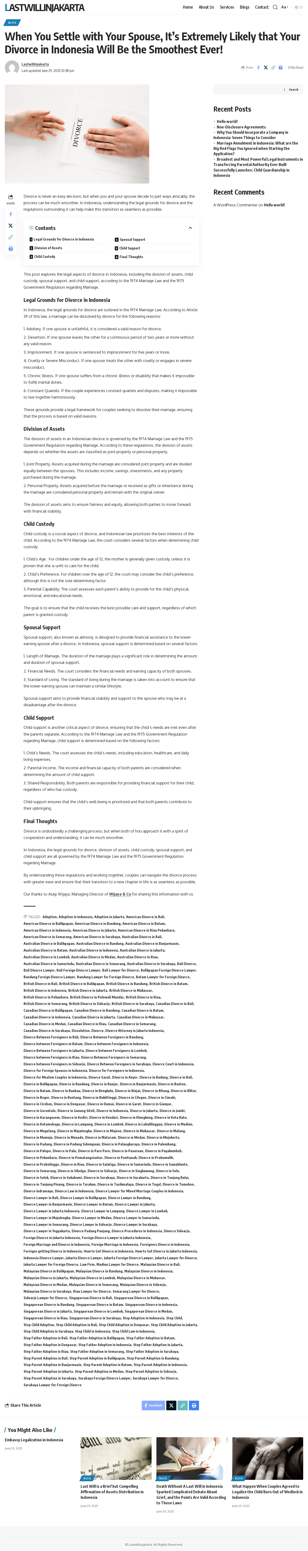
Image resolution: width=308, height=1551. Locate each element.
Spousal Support (132, 239)
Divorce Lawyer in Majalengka (47, 1218)
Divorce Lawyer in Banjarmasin (48, 1204)
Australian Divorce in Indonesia (93, 950)
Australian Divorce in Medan (93, 957)
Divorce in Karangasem (42, 1117)
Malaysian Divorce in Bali (160, 1264)
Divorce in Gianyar (157, 1104)
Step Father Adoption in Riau (46, 1351)
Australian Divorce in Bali (141, 937)
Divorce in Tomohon (178, 1184)
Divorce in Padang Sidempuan (77, 1144)
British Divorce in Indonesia (45, 990)
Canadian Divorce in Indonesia (47, 1017)
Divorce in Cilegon (132, 1097)
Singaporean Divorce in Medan (148, 1311)
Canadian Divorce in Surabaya (47, 1031)
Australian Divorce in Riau (137, 957)
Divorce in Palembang (158, 1144)
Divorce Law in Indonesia (74, 1191)
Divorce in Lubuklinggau (143, 1124)
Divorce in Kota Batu (170, 1117)
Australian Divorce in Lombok (46, 957)
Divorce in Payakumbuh (163, 1151)
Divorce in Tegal (148, 1184)
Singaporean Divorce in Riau (45, 1318)
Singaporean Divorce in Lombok (98, 1311)
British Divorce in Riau (143, 997)
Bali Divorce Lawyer (39, 970)
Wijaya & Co (120, 894)
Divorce (97, 1031)
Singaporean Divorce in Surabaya (95, 1318)
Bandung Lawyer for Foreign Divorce (105, 977)
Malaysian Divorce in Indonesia (148, 1271)
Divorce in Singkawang (136, 1171)
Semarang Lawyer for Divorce (136, 1291)
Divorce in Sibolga (72, 1171)
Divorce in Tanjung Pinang (44, 1184)
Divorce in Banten (172, 1084)
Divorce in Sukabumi (66, 1178)
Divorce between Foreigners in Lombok (116, 1051)
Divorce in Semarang (40, 1171)
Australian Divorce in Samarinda (49, 964)
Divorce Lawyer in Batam (93, 1204)
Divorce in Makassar (139, 1131)
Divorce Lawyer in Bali (41, 1198)
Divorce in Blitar (183, 1091)
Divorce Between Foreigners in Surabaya (119, 1064)
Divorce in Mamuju (38, 1137)
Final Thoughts (131, 257)
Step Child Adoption (39, 1325)
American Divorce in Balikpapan (48, 924)
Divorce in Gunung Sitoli (76, 1111)
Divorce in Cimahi (161, 1097)
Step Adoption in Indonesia (143, 1318)
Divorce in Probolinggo (41, 1164)
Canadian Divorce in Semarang (131, 1024)
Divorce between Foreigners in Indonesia (116, 1044)
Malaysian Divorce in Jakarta (46, 1278)
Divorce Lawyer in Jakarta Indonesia (51, 1211)
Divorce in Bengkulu (97, 1091)
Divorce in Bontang (66, 1097)
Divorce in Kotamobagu (42, 1124)
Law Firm (87, 1264)
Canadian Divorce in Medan (45, 1024)
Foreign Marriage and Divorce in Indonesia (57, 1244)
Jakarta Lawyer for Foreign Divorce (51, 1264)
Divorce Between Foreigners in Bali (51, 1037)
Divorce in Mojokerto (163, 1137)
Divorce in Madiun (178, 1124)
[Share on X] (265, 67)
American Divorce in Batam (143, 924)
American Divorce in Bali (145, 917)
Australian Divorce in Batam (45, 950)
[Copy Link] (273, 67)
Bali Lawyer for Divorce (120, 970)
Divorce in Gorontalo (40, 1111)
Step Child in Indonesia (92, 1331)
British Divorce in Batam (168, 984)
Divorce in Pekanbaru (40, 1158)
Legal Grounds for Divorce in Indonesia (64, 239)
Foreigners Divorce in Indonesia (164, 1244)
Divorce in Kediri (74, 1117)
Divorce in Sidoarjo (102, 1171)
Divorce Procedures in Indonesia (137, 1231)
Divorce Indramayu (38, 1191)
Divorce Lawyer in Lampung (102, 1211)
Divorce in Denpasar (69, 1104)
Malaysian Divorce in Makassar (141, 1278)
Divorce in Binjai (127, 1091)
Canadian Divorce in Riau (87, 1024)
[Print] (280, 67)
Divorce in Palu (64, 1151)
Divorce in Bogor (36, 1097)
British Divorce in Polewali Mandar (97, 997)
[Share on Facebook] (258, 67)
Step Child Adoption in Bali (76, 1325)
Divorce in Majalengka (74, 1131)
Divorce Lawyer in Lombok (146, 1211)
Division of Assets (48, 248)
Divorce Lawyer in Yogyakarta (47, 1231)
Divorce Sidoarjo (177, 1231)
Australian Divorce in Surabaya (151, 964)
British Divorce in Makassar (130, 990)
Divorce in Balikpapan (40, 1084)
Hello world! (227, 121)
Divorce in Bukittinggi (99, 1097)
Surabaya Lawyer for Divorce (155, 1378)
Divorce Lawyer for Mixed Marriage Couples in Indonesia (139, 1191)
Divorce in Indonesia (112, 1111)
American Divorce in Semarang (47, 937)
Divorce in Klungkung (136, 1117)
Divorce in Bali (181, 1077)
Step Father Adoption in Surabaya (152, 1351)
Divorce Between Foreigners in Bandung (111, 1037)
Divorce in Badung (154, 1077)
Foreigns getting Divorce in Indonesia (53, 1251)
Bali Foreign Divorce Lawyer (78, 970)
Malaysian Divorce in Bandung (99, 1271)
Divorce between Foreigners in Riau (51, 1057)
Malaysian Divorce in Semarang (93, 1285)
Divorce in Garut (128, 1104)
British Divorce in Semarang (45, 1004)
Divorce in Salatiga (101, 1164)
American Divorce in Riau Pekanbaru (146, 930)
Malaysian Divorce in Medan (45, 1285)
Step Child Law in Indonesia (133, 1331)
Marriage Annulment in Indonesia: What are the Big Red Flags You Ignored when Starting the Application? (255, 148)
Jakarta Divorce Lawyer (84, 1258)
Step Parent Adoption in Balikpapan (97, 1358)
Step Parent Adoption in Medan (99, 1371)
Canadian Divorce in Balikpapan (48, 1010)
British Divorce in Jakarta (87, 990)
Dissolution (81, 1031)
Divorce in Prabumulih (156, 1158)
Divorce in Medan (131, 1137)
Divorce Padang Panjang (91, 1231)
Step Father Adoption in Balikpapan (96, 1338)
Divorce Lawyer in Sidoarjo (91, 1224)
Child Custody (44, 256)
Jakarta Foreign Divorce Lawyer (128, 1258)
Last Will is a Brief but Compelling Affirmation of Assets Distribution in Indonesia (112, 1492)
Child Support (129, 248)
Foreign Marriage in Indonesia (114, 1244)
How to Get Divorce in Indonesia (108, 1251)
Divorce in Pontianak (120, 1158)
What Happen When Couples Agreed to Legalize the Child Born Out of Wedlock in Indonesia (267, 1492)
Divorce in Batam (37, 1091)
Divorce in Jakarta (144, 1111)
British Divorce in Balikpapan (81, 984)
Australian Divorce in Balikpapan (49, 943)
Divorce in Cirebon (38, 1104)
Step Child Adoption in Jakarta (174, 1325)
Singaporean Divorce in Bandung (49, 1305)
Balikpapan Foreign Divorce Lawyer (168, 970)
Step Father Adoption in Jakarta (157, 1345)
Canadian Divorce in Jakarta (93, 1017)
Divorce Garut (99, 1077)
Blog (12, 22)
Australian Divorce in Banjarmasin (152, 943)
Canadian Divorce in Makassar (140, 1017)
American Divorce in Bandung (98, 924)
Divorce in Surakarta (133, 1178)
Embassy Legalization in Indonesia (34, 1439)
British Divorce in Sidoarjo (89, 1004)
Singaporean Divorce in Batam (99, 1305)
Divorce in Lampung (77, 1124)
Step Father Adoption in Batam (150, 1338)
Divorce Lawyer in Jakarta (135, 1204)
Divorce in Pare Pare (94, 1151)
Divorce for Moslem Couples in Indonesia (55, 1077)
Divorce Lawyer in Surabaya (135, 1224)
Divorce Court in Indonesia (173, 1064)
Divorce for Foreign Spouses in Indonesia (55, 1070)
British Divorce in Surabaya (133, 1004)
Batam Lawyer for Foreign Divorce (163, 977)
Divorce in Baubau (66, 1091)
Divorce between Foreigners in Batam (53, 1044)
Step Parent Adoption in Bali (46, 1358)
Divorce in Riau (72, 1164)
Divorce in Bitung (155, 1091)
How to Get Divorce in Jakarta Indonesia (166, 1251)
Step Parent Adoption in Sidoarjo (150, 1371)
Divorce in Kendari (103, 1117)
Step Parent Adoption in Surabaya (50, 1378)
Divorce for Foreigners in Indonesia (116, 1070)
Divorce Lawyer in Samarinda (136, 1218)
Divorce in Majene (108, 1131)
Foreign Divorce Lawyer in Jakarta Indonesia (116, 1238)
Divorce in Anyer (125, 1077)
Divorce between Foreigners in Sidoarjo (54, 1064)
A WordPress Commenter (235, 205)
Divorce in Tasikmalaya (115, 1184)
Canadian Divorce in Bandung (97, 1010)
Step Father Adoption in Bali (45, 1338)
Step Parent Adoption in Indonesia (160, 1365)
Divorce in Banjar (104, 1084)
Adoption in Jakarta (109, 917)
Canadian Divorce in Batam (142, 1010)
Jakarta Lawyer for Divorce (176, 1258)
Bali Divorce (186, 964)
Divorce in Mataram (100, 1137)
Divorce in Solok (36, 1178)
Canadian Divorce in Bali (174, 1004)
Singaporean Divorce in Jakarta (48, 1311)
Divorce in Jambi (172, 1111)
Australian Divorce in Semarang (100, 964)
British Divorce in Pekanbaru (46, 997)
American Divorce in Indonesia (47, 930)
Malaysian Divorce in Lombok (92, 1278)
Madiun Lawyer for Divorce (117, 1264)
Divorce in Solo (167, 1171)
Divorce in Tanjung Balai (169, 1178)
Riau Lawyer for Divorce (92, 1291)
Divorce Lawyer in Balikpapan (83, 1198)
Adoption (50, 917)
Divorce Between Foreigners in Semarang (113, 1057)
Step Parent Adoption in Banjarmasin (52, 1365)
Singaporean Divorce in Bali (90, 1298)
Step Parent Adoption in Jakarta (48, 1371)
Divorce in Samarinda (134, 1164)
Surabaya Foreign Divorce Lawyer (104, 1378)
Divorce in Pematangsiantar (81, 1158)
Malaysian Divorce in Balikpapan (49, 1271)
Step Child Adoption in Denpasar (124, 1325)
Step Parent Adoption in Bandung (153, 1358)
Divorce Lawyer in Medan (91, 1218)
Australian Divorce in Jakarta (142, 950)
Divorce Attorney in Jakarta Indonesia (134, 1031)
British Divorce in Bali (40, 984)
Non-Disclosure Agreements (241, 126)
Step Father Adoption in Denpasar (50, 1345)
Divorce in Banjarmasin (138, 1084)
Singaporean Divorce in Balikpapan (141, 1298)
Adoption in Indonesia (75, 917)
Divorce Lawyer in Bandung (129, 1198)
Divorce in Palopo (37, 1151)
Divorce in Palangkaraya (121, 1144)
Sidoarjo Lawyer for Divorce (45, 1298)
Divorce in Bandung (74, 1084)
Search (293, 89)
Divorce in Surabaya (99, 1178)
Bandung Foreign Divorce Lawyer (49, 977)
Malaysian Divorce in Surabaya (47, 1291)
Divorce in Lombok (109, 1124)
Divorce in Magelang (39, 1131)
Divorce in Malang (171, 1131)
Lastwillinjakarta (44, 7)
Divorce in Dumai (100, 1104)
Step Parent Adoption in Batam (107, 1365)
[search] (275, 7)
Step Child (174, 1318)
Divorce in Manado (68, 1137)
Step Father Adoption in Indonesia (104, 1345)
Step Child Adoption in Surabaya (48, 1331)
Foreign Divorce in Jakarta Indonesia (52, 1238)
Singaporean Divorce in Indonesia (151, 1305)
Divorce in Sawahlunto (170, 1164)
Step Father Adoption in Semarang (97, 1351)
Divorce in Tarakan (81, 1184)
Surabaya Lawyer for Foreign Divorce (53, 1385)
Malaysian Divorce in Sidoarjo (143, 1285)
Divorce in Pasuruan (127, 1151)
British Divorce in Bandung (127, 984)
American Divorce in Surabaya (96, 937)
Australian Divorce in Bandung (99, 943)
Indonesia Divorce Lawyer (44, 1258)
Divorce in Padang (38, 1144)
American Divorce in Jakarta (94, 930)
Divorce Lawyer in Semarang (46, 1224)
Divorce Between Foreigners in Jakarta (54, 1051)
